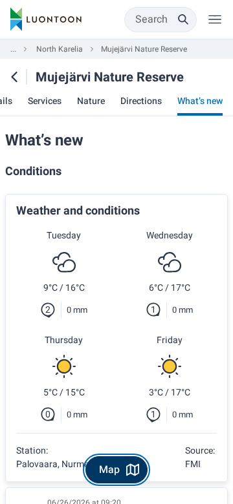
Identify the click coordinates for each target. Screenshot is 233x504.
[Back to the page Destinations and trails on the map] (14, 77)
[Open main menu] (214, 19)
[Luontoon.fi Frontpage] (46, 19)
